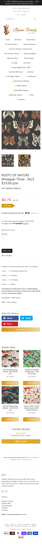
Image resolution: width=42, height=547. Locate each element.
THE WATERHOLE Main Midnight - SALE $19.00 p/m (10, 408)
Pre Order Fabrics (11, 44)
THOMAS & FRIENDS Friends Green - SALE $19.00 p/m (32, 372)
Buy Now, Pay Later (21, 526)
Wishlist (23, 14)
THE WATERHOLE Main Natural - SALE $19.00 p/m (10, 372)
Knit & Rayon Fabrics (12, 53)
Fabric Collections (29, 44)
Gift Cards (26, 63)
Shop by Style (29, 58)
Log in (14, 8)
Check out (26, 11)
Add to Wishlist (7, 255)
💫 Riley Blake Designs (20, 90)
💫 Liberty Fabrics (20, 85)
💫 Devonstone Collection (21, 81)
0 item (17, 11)
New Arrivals (30, 39)
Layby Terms (9, 526)
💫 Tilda (31, 95)
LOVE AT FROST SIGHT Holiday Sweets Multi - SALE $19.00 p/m (32, 408)
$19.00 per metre (20, 457)
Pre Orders (32, 526)
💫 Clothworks (31, 76)
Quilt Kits (30, 72)
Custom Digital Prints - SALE (21, 67)
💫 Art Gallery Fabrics (12, 76)
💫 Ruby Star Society (14, 95)
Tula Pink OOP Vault (16, 72)
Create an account (24, 8)
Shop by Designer (30, 53)
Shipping (34, 524)
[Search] (34, 19)
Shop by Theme (13, 58)
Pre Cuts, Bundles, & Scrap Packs (20, 49)
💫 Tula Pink (20, 99)
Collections (11, 457)
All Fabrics (18, 39)
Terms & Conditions (23, 524)
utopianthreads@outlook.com (17, 514)
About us (13, 524)
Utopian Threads (26, 529)
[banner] (21, 29)
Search (6, 524)
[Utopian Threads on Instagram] (6, 491)
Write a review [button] (21, 441)
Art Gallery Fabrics (11, 188)
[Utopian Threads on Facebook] (3, 491)
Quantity (4, 234)
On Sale (15, 63)
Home (8, 39)
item (18, 14)
